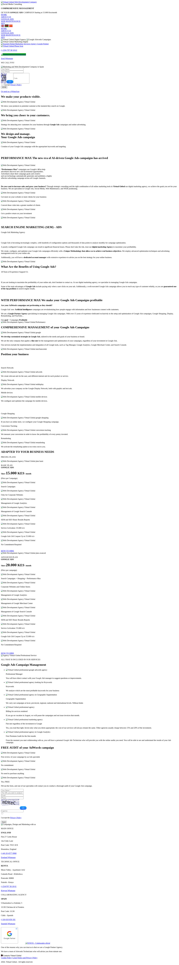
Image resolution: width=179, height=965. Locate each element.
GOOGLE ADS (7, 19)
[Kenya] (7, 26)
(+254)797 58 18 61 (8, 886)
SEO (3, 23)
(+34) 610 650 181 (8, 920)
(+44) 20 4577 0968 (8, 853)
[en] (3, 26)
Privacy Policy (16, 85)
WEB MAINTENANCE (10, 21)
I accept (13, 85)
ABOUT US (6, 17)
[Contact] (11, 956)
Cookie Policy (6, 958)
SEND (4, 87)
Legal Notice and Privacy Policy (24, 958)
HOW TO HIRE (7, 551)
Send (4, 822)
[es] (11, 26)
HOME (4, 15)
